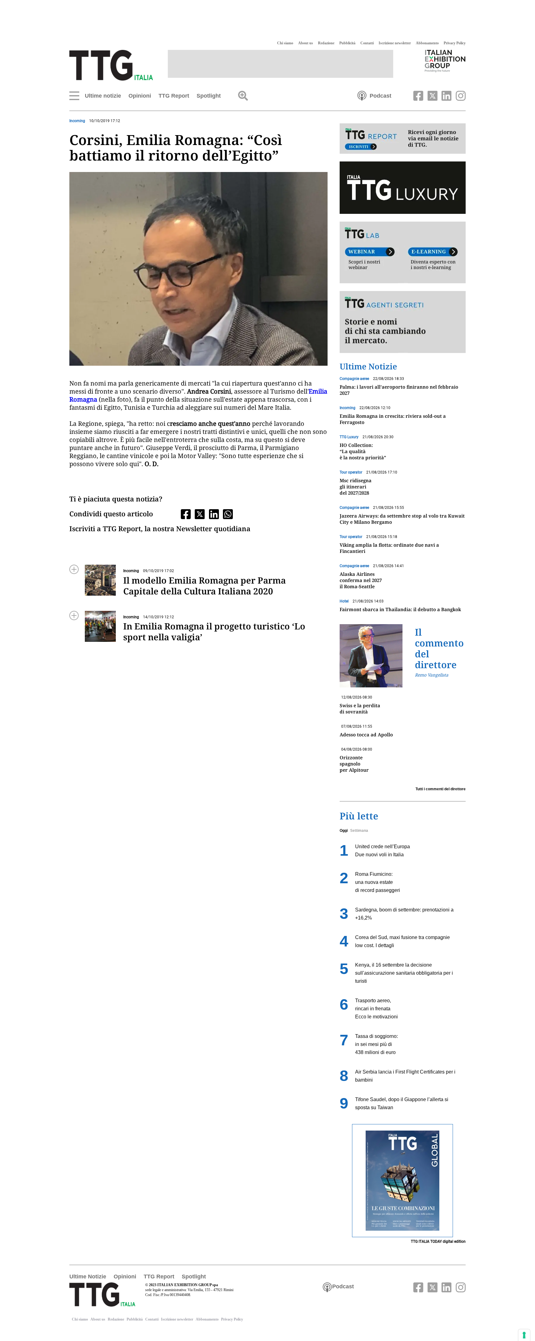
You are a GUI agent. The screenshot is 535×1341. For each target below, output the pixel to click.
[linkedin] (446, 95)
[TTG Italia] (111, 64)
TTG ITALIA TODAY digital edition (438, 1241)
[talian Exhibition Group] (445, 60)
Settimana (359, 830)
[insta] (459, 95)
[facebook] (418, 95)
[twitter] (431, 95)
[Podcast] (362, 95)
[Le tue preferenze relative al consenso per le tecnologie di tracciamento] (524, 1335)
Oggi (344, 830)
